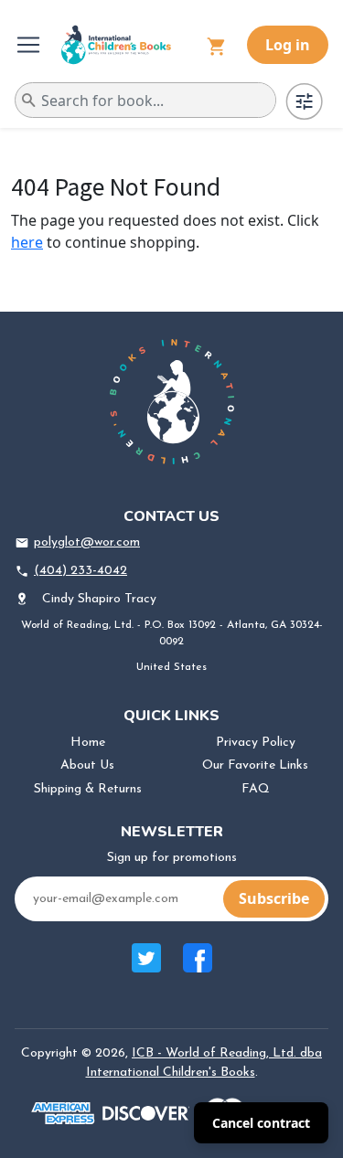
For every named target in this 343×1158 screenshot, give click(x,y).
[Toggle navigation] (30, 44)
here (27, 242)
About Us (87, 765)
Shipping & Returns (88, 789)
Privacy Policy (255, 742)
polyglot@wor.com (87, 542)
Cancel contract (261, 1122)
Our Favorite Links (255, 765)
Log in (287, 45)
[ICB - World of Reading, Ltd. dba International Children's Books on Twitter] (146, 967)
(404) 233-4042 (80, 571)
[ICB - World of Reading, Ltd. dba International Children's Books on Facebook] (197, 967)
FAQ (255, 789)
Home (87, 742)
